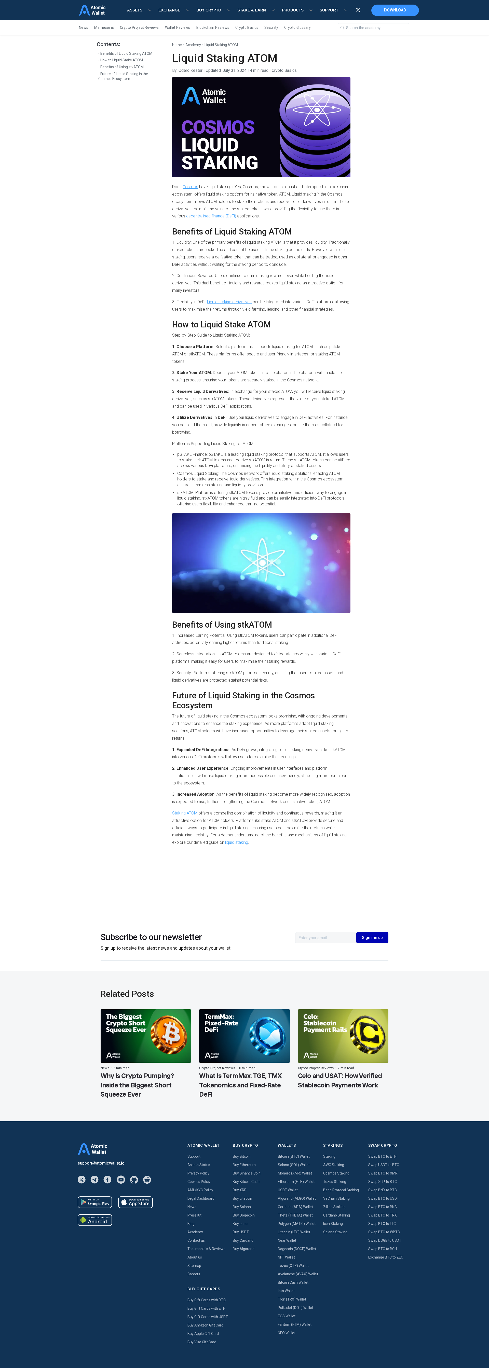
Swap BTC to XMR (383, 1173)
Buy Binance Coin (247, 1173)
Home (177, 45)
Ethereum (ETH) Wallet (296, 1182)
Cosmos (190, 186)
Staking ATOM (184, 813)
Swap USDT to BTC (383, 1165)
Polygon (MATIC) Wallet (297, 1224)
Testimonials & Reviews (206, 1249)
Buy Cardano (243, 1240)
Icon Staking (333, 1224)
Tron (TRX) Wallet (292, 1299)
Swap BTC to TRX (382, 1215)
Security (271, 27)
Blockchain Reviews (212, 27)
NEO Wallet (286, 1333)
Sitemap (194, 1266)
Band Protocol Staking (341, 1190)
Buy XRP (240, 1190)
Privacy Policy (198, 1173)
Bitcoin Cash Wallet (293, 1282)
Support (193, 1156)
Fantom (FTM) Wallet (294, 1324)
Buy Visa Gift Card (201, 1342)
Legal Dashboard (200, 1198)
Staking (329, 1156)
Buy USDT (241, 1232)
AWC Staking (333, 1165)
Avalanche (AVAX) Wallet (298, 1274)
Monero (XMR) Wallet (295, 1173)
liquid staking (236, 842)
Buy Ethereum (244, 1165)
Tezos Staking (334, 1182)
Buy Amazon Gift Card (205, 1325)
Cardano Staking (336, 1215)
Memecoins (104, 27)
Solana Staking (335, 1232)
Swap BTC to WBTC (384, 1232)
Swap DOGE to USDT (384, 1240)
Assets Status (198, 1165)
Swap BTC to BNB (382, 1207)
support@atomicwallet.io (101, 1163)
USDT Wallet (288, 1190)
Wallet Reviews (177, 27)
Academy (193, 45)
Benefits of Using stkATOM (122, 67)
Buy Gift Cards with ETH (206, 1308)
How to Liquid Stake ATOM (121, 60)
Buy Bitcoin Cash (246, 1182)
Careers (193, 1274)
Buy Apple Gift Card (203, 1334)
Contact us (196, 1240)
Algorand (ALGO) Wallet (297, 1198)
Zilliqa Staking (334, 1207)
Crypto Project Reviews (139, 27)
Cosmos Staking (336, 1173)
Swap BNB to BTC (382, 1190)
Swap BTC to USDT (383, 1198)
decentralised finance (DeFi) (211, 216)
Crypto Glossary (297, 27)
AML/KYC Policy (200, 1190)
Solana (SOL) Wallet (294, 1165)
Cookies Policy (198, 1182)
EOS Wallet (286, 1316)
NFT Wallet (286, 1257)
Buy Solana (242, 1207)
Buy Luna (240, 1224)
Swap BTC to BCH (382, 1249)
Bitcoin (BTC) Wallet (294, 1156)
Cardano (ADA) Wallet (295, 1207)
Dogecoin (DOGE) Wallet (297, 1249)
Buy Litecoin (242, 1198)
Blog (191, 1224)
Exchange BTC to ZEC (385, 1257)
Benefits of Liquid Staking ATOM (126, 53)
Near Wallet (287, 1240)
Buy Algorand (243, 1249)
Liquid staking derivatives (229, 301)
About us (194, 1257)
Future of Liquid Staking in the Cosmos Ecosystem (123, 76)
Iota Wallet (286, 1291)
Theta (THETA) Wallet (295, 1215)
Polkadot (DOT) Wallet (295, 1308)
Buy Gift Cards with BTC (206, 1300)
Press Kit (194, 1215)
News (83, 27)
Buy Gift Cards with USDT (207, 1317)
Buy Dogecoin (244, 1215)
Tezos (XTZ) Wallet (293, 1266)
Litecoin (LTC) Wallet (294, 1232)
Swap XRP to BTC (382, 1182)
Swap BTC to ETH (382, 1156)
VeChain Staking (336, 1198)
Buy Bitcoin (242, 1156)
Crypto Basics (246, 27)
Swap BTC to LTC (382, 1224)
